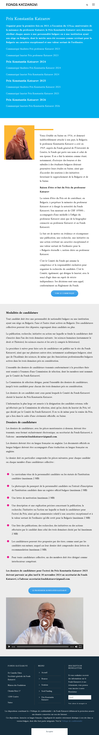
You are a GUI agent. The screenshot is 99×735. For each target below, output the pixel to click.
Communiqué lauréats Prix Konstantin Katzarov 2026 (33, 106)
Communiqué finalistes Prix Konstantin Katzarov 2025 (33, 87)
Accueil (44, 672)
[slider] (42, 646)
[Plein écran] (80, 646)
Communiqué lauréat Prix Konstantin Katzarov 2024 (32, 75)
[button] (45, 623)
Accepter (49, 731)
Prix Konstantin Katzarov (48, 699)
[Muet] (76, 646)
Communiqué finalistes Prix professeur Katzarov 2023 (33, 49)
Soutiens (45, 685)
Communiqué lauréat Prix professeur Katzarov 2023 (32, 56)
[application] (44, 623)
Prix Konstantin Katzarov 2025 (26, 80)
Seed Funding (47, 691)
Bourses (45, 679)
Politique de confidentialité (71, 721)
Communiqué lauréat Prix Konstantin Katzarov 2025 (32, 94)
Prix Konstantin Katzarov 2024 (26, 61)
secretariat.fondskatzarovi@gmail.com (49, 579)
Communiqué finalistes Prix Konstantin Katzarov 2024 (33, 68)
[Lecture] (9, 646)
